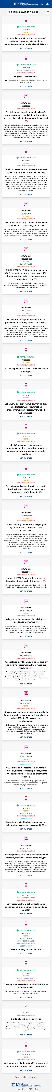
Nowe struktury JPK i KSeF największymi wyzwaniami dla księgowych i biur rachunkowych (26, 527)
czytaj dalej (26, 48)
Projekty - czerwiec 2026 (26, 76)
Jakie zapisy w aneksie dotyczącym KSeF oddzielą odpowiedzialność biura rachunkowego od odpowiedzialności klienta (26, 41)
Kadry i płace (26, 264)
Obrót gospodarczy (26, 70)
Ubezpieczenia (26, 764)
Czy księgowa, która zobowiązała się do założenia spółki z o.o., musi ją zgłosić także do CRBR (26, 907)
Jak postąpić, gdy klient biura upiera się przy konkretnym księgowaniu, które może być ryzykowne (26, 665)
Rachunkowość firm (26, 35)
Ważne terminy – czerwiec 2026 (26, 949)
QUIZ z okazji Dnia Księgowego (26, 1019)
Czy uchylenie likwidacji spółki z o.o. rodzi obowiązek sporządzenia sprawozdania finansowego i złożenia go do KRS (26, 489)
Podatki (26, 32)
